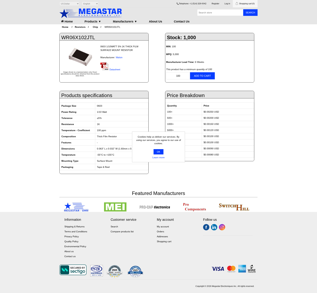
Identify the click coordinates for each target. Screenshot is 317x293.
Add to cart (202, 75)
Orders (160, 231)
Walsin (119, 57)
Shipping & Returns (74, 226)
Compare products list (122, 231)
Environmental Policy (75, 246)
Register (215, 3)
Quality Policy (71, 241)
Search (250, 12)
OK (158, 151)
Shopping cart (164, 241)
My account (163, 226)
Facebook (206, 227)
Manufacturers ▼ (125, 21)
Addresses (162, 236)
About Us (155, 21)
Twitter (214, 227)
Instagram (222, 227)
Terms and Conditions (75, 231)
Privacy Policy (71, 236)
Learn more (158, 157)
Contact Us (182, 21)
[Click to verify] (96, 275)
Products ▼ (93, 21)
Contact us (70, 256)
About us (69, 251)
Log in (227, 3)
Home (68, 21)
